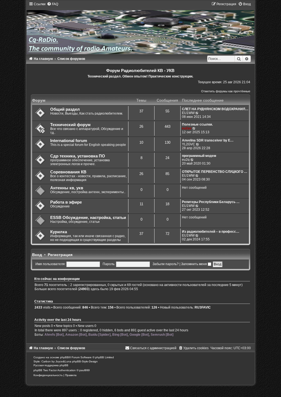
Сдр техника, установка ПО (77, 156)
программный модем (199, 156)
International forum (68, 140)
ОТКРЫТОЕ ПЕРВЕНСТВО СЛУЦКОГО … (214, 172)
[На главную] (141, 28)
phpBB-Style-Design (85, 361)
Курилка (58, 232)
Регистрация (60, 254)
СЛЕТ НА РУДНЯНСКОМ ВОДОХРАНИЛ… (215, 109)
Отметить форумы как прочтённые (225, 91)
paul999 (84, 370)
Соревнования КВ (68, 172)
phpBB (64, 357)
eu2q (186, 160)
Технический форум (70, 125)
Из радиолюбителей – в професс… (210, 232)
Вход (37, 254)
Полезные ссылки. (197, 124)
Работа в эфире (66, 202)
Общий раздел (65, 109)
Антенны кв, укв (66, 188)
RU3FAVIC (203, 307)
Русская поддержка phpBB (50, 365)
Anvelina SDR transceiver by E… (208, 140)
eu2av (187, 128)
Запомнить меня (194, 264)
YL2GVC (188, 144)
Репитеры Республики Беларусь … (211, 202)
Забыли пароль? (166, 264)
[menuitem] (52, 4)
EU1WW (188, 113)
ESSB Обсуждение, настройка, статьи (88, 217)
